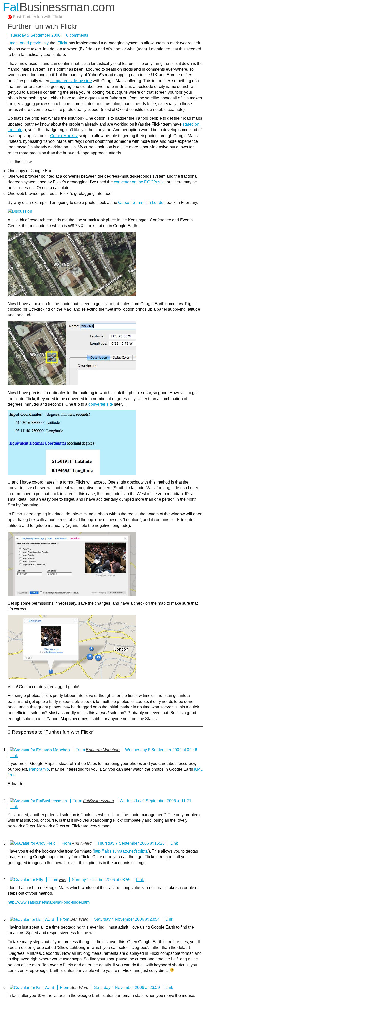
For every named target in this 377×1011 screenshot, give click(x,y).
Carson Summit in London (142, 202)
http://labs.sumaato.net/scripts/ (121, 851)
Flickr (62, 43)
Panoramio (39, 769)
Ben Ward (79, 919)
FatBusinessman (98, 801)
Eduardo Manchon (103, 750)
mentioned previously (29, 43)
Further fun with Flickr (42, 17)
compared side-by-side (71, 81)
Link (14, 755)
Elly (62, 879)
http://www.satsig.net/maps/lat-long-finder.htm (49, 902)
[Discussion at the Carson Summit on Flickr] (20, 211)
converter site (100, 404)
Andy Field (82, 843)
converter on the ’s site (139, 182)
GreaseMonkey (64, 136)
